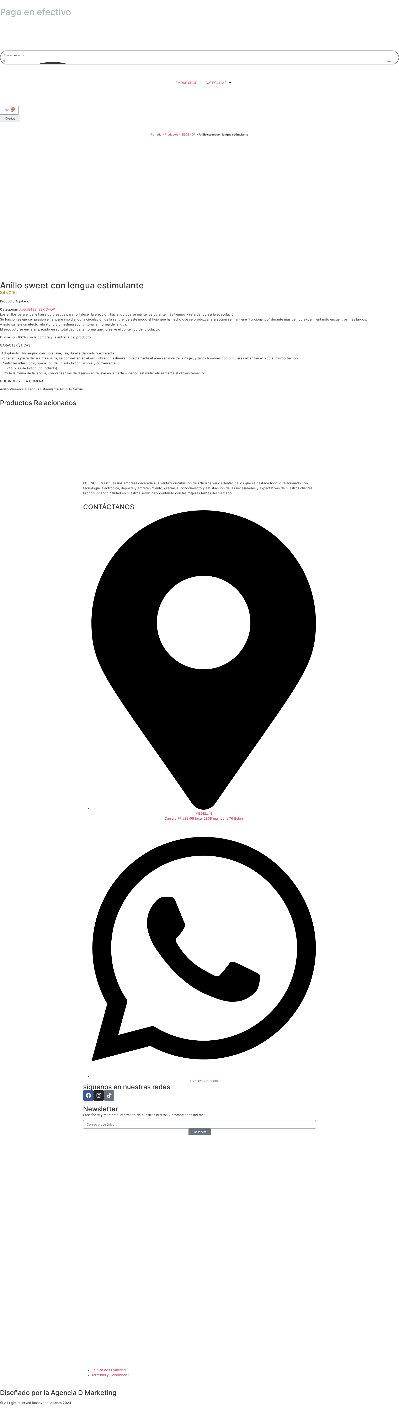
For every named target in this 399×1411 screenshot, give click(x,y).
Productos (171, 134)
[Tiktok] (109, 1095)
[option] (199, 198)
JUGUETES (28, 309)
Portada (156, 134)
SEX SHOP (188, 134)
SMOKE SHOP (185, 83)
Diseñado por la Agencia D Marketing (58, 1393)
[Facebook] (88, 1095)
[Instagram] (99, 1095)
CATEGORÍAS (216, 83)
